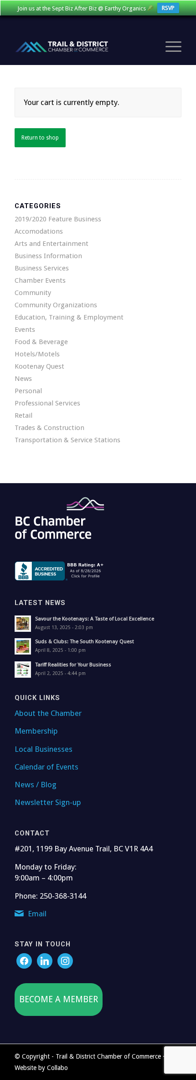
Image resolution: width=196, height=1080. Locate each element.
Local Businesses (43, 749)
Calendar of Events (46, 766)
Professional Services (47, 403)
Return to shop (40, 138)
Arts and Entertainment (51, 244)
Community (33, 293)
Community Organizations (56, 305)
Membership (36, 730)
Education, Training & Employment (69, 317)
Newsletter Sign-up (48, 802)
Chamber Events (40, 280)
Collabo (57, 1067)
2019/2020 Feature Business (58, 219)
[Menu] (168, 47)
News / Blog (36, 784)
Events (25, 329)
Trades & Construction (49, 428)
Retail (23, 415)
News (23, 379)
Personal (28, 391)
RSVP (168, 8)
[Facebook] (24, 961)
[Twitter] (44, 961)
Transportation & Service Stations (67, 440)
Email (37, 913)
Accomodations (39, 231)
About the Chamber (48, 713)
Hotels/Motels (37, 354)
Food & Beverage (41, 342)
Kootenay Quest (39, 366)
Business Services (42, 268)
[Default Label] (65, 961)
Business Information (48, 256)
